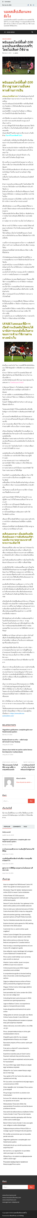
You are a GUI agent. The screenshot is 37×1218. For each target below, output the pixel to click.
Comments (17, 826)
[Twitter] (31, 5)
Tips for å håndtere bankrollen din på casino (17, 920)
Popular (7, 826)
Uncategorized (6, 39)
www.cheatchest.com (9, 1200)
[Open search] (32, 32)
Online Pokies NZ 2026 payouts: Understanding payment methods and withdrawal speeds (15, 898)
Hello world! (6, 832)
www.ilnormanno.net (9, 1195)
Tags (25, 826)
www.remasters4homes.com (11, 1197)
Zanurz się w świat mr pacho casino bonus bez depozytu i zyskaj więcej (17, 751)
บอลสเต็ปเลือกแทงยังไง (17, 13)
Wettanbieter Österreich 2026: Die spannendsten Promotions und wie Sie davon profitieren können (18, 1106)
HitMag (21, 1215)
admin (16, 53)
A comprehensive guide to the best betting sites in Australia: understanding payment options (17, 975)
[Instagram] (33, 5)
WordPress (13, 1215)
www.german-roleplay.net (10, 1202)
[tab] (6, 827)
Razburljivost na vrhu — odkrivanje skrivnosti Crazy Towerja (15, 741)
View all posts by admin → (24, 782)
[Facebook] (28, 5)
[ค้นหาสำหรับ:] (18, 801)
